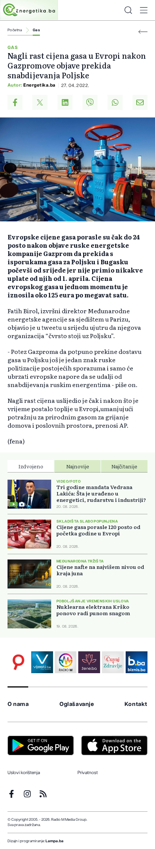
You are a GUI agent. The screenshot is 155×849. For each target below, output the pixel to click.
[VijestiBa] (42, 662)
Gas (36, 30)
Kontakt (136, 704)
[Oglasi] (18, 662)
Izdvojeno (30, 466)
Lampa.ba (55, 841)
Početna (15, 30)
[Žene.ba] (89, 662)
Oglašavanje (76, 704)
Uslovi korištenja (24, 772)
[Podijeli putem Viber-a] (89, 102)
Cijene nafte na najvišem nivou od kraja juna (100, 570)
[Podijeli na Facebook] (15, 102)
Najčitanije (124, 466)
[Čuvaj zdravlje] (113, 662)
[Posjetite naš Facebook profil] (11, 794)
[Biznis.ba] (136, 662)
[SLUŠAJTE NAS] (66, 662)
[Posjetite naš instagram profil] (27, 794)
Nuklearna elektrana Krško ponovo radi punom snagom (93, 610)
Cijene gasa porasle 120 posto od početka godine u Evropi (98, 530)
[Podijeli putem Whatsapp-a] (115, 102)
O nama (18, 704)
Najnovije (77, 466)
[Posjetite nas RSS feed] (43, 794)
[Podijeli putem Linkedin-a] (65, 102)
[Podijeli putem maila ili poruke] (139, 102)
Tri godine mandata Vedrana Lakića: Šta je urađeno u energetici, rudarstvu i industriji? (101, 493)
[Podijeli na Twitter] (39, 102)
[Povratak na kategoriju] (142, 32)
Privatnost (88, 772)
